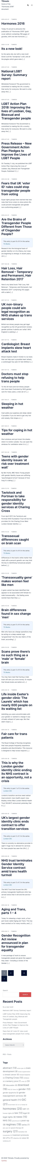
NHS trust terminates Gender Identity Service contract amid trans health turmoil (16, 868)
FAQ (10, 1089)
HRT (26, 1109)
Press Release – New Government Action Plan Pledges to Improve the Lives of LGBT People (16, 151)
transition (22, 1132)
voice (25, 1138)
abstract (10, 1068)
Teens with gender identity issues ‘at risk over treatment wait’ (15, 462)
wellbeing (7, 1141)
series (26, 1125)
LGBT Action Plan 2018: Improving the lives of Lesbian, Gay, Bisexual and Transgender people (16, 111)
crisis (23, 1081)
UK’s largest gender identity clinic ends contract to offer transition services (15, 823)
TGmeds (5, 1)
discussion (11, 1085)
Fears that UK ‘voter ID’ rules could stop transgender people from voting (15, 188)
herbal (24, 1104)
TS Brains (6, 244)
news (21, 1116)
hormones (12, 1108)
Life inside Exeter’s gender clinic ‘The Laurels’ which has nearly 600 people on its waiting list (16, 701)
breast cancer (12, 1074)
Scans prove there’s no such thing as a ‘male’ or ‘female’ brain (15, 657)
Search (5, 990)
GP (19, 1104)
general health (12, 1100)
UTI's (9, 1138)
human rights (8, 1113)
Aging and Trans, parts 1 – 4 (13, 911)
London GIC (7, 791)
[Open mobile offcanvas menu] (32, 5)
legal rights (9, 1117)
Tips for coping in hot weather (16, 432)
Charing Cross (14, 1077)
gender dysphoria (10, 1093)
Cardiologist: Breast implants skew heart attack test (16, 347)
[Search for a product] (28, 5)
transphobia (7, 1135)
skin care (6, 1128)
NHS (7, 1120)
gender (24, 1089)
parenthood (16, 1121)
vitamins (17, 1138)
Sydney (4, 1161)
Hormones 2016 (13, 23)
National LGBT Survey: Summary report (14, 74)
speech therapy (17, 1128)
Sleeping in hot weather (12, 405)
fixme (15, 1089)
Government (12, 1104)
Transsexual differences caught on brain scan (15, 539)
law (18, 1113)
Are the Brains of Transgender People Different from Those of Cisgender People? (16, 226)
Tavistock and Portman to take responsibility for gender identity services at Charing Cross (15, 502)
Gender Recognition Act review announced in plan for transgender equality (15, 943)
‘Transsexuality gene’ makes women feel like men (16, 581)
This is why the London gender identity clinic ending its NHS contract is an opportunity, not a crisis (16, 772)
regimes (13, 1124)
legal (26, 1113)
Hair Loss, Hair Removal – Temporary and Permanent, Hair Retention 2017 (17, 273)
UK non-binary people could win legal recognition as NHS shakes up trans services (16, 311)
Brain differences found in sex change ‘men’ (16, 613)
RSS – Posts (7, 1054)
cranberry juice (13, 1081)
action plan (21, 1068)
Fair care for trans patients (14, 735)
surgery (10, 1131)
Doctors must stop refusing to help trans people (14, 377)
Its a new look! (11, 49)
